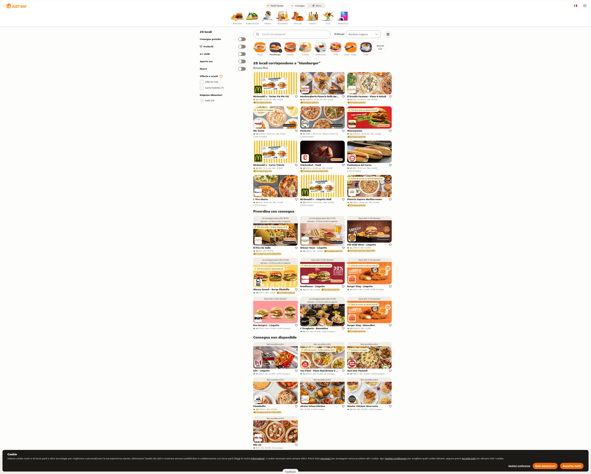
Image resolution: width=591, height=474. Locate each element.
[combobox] (295, 34)
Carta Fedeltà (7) (214, 87)
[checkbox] (260, 49)
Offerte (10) (211, 82)
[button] (14, 5)
